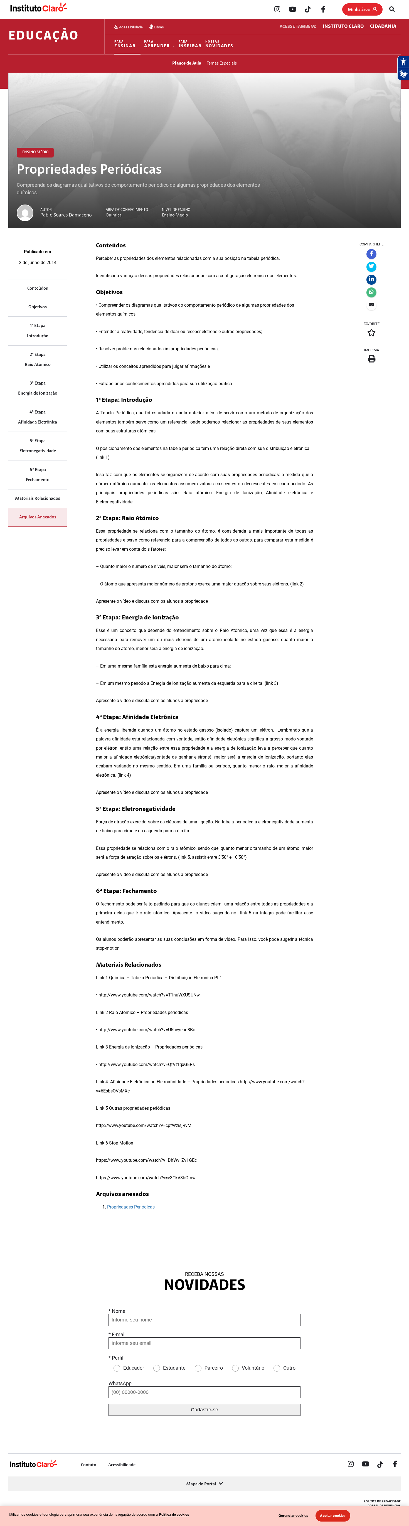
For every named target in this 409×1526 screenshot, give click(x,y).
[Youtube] (292, 10)
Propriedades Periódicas (131, 1207)
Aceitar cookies (333, 1515)
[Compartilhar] (371, 254)
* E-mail (117, 1334)
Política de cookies (174, 1514)
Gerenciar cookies (293, 1515)
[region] (204, 1516)
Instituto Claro (343, 26)
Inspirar (190, 44)
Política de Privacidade (382, 1501)
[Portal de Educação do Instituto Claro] (33, 1466)
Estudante (174, 1368)
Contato (88, 1465)
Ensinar (124, 44)
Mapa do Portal (201, 1484)
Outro (289, 1368)
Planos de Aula (186, 63)
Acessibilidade (130, 27)
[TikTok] (308, 10)
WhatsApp (120, 1383)
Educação (43, 36)
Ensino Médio (175, 215)
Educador (133, 1368)
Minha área (359, 10)
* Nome (117, 1311)
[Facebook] (323, 10)
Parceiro (213, 1368)
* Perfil (116, 1358)
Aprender (157, 44)
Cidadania (383, 26)
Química (114, 215)
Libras (158, 27)
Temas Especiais (222, 63)
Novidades (219, 44)
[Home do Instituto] (38, 9)
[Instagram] (277, 10)
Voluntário (253, 1368)
